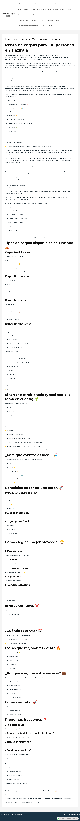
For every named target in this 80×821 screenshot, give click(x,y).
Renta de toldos (23, 20)
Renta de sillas (22, 9)
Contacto (49, 25)
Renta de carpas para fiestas (63, 4)
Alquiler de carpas (23, 15)
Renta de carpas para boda (43, 4)
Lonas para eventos (51, 15)
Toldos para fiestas (66, 15)
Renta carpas (28, 4)
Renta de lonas (37, 15)
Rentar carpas (52, 9)
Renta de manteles (37, 20)
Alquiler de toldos (65, 9)
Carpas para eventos (53, 20)
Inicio (19, 4)
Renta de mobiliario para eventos (28, 25)
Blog (43, 25)
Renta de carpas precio (37, 9)
